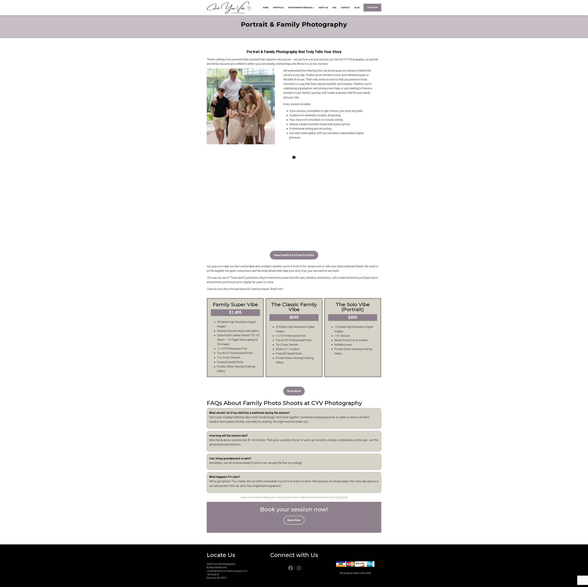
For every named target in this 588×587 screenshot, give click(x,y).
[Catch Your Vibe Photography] (229, 8)
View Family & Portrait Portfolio (294, 255)
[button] (313, 8)
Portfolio (278, 8)
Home (265, 8)
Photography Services (300, 8)
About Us (323, 8)
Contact (345, 8)
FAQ (334, 8)
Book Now (372, 7)
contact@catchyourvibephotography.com (227, 571)
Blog (357, 8)
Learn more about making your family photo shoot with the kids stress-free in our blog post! (294, 497)
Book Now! (294, 391)
